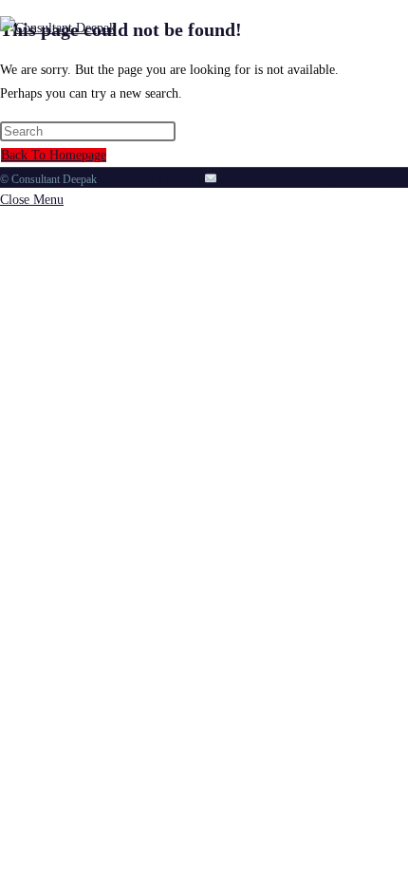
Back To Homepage (53, 155)
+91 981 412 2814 (159, 179)
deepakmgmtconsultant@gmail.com (298, 179)
